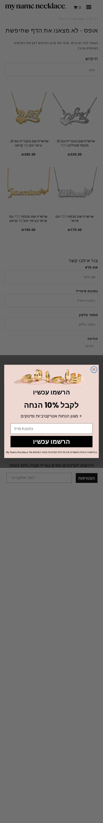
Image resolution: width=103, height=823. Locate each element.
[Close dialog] (94, 369)
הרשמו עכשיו (51, 441)
